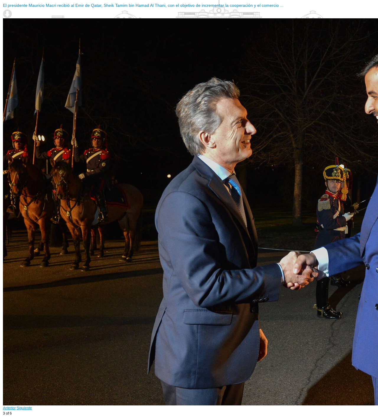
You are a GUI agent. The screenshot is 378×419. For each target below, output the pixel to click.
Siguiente (24, 408)
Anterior (9, 408)
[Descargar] (7, 13)
